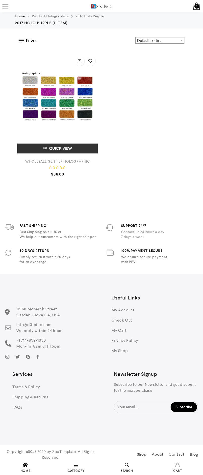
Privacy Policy (124, 340)
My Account (123, 310)
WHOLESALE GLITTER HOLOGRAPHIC (57, 161)
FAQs (17, 407)
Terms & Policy (26, 386)
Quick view (60, 148)
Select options (79, 61)
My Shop (119, 350)
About (158, 454)
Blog (194, 454)
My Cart (119, 330)
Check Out (121, 320)
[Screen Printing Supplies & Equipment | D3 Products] (102, 6)
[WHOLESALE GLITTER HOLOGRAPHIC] (57, 103)
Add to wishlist (90, 61)
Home (20, 16)
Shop (142, 454)
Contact (177, 454)
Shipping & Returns (30, 397)
